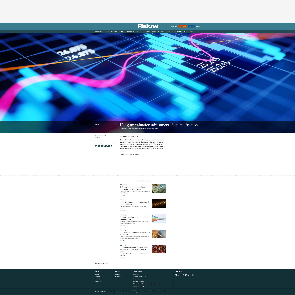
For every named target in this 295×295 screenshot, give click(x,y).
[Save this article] (104, 146)
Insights (163, 31)
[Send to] (107, 146)
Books (168, 31)
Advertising (118, 274)
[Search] (100, 26)
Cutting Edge (128, 31)
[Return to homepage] (148, 28)
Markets (108, 31)
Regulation (114, 31)
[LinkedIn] (102, 146)
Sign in (198, 26)
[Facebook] (99, 146)
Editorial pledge (99, 279)
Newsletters (182, 26)
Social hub (191, 275)
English (175, 26)
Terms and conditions (138, 281)
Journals (173, 31)
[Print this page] (110, 146)
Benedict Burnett (101, 136)
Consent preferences (138, 286)
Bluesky (186, 275)
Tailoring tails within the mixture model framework (134, 218)
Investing (121, 31)
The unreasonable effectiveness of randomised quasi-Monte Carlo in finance (134, 249)
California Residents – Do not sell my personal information (148, 284)
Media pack (118, 276)
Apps (188, 275)
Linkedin (178, 275)
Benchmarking (155, 31)
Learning (179, 31)
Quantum (135, 31)
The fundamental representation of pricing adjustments (134, 203)
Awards (191, 31)
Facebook (181, 275)
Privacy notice (136, 279)
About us (97, 274)
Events (185, 31)
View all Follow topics (176, 275)
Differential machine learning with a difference (135, 233)
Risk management (99, 31)
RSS (193, 275)
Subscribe (191, 26)
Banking (97, 124)
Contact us (97, 276)
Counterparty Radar (145, 31)
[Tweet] (96, 146)
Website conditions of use (139, 276)
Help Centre (98, 281)
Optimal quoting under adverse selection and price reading (133, 188)
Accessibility (136, 274)
